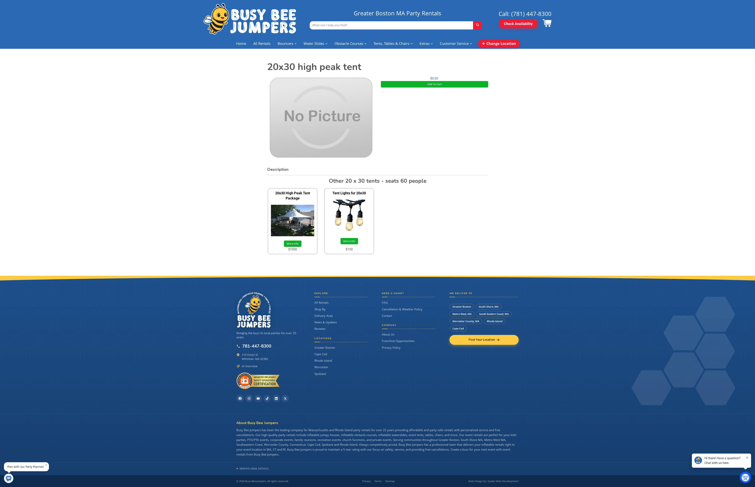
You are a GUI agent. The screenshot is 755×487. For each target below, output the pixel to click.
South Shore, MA (489, 306)
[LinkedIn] (276, 398)
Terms (378, 481)
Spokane (320, 374)
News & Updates (325, 322)
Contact (387, 316)
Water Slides (314, 43)
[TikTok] (267, 398)
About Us (388, 334)
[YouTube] (258, 398)
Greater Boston (324, 348)
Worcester (321, 367)
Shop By (320, 309)
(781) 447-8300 (531, 14)
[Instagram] (249, 398)
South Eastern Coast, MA (494, 314)
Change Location (501, 43)
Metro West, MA (462, 314)
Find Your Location (482, 340)
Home (241, 43)
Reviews (319, 329)
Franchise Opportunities (398, 341)
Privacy (366, 481)
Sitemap (390, 481)
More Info (293, 243)
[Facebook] (240, 398)
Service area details (254, 468)
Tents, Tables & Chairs (391, 43)
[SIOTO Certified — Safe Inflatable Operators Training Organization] (258, 380)
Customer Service (454, 43)
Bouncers (285, 43)
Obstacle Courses (348, 43)
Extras (425, 43)
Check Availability (518, 24)
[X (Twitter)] (285, 398)
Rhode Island (323, 360)
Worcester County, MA (465, 321)
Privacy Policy (391, 348)
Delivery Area (323, 316)
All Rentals (262, 43)
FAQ (385, 302)
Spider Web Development (503, 481)
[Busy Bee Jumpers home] (254, 310)
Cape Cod (320, 354)
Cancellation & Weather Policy (402, 309)
